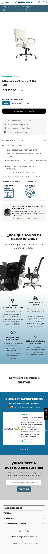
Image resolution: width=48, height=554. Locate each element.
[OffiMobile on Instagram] (26, 531)
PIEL (27, 103)
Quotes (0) (46, 413)
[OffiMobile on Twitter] (28, 531)
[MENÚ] (1, 2)
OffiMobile (19, 543)
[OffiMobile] (24, 2)
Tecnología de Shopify (31, 543)
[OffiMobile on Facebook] (23, 531)
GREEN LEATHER (17, 103)
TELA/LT (6, 103)
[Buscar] (39, 2)
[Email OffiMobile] (20, 531)
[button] (7, 76)
